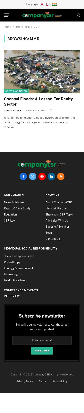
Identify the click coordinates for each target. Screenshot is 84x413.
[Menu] (6, 15)
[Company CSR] (42, 15)
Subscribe (42, 350)
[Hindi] (55, 4)
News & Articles (16, 91)
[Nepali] (49, 4)
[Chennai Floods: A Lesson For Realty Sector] (42, 71)
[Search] (78, 15)
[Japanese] (42, 4)
